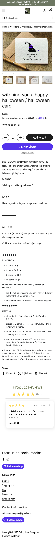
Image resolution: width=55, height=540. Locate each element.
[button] (5, 137)
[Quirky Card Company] (27, 11)
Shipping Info (8, 485)
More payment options (27, 153)
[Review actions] (50, 405)
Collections (14, 26)
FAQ (4, 489)
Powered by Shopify (11, 536)
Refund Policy (8, 498)
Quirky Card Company (28, 532)
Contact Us (7, 494)
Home (4, 26)
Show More (13, 418)
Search (5, 480)
